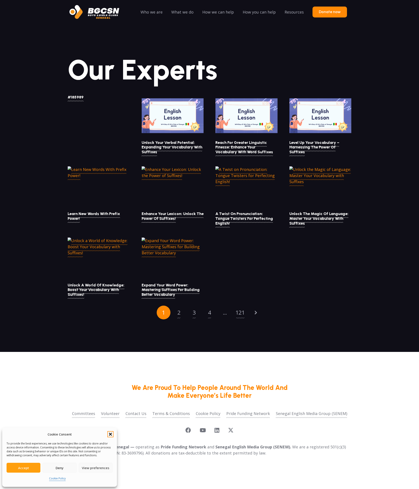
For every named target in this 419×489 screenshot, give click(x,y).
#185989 (76, 97)
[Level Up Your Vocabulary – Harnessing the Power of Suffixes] (320, 115)
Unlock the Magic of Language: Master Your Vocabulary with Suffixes (319, 218)
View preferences (95, 468)
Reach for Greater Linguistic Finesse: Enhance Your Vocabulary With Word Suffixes (244, 147)
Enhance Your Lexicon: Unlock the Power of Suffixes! (173, 216)
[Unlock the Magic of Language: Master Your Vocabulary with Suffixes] (320, 187)
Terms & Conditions (171, 413)
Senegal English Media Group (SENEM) (311, 413)
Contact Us (135, 413)
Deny (60, 468)
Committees (83, 413)
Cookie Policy (57, 478)
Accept (23, 468)
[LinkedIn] (217, 430)
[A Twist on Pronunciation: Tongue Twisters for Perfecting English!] (246, 187)
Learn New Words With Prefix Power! (94, 216)
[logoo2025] (97, 12)
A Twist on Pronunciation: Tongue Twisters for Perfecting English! (244, 218)
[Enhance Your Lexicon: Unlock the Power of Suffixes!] (173, 187)
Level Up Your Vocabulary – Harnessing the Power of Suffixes (314, 147)
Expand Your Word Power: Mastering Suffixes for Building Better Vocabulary (171, 290)
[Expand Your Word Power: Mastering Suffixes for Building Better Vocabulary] (173, 258)
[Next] (255, 312)
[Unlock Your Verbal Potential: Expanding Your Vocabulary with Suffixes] (173, 115)
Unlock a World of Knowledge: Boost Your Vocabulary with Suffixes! (96, 290)
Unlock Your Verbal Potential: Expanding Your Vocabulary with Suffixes (172, 147)
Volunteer (110, 413)
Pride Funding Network (248, 413)
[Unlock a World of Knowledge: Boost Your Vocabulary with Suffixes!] (99, 258)
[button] (110, 434)
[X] (231, 430)
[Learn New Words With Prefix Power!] (99, 187)
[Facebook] (188, 430)
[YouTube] (203, 430)
